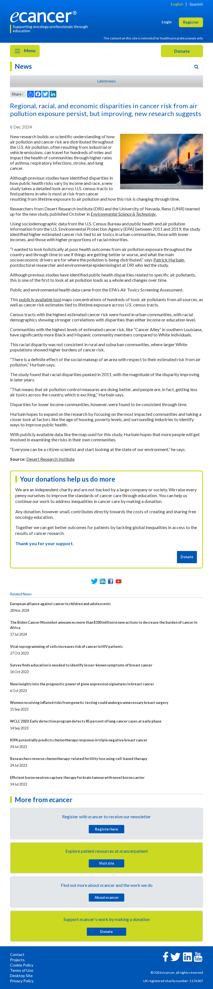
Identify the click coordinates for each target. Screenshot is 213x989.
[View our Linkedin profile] (102, 581)
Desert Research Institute (50, 459)
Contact (17, 954)
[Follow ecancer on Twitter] (175, 956)
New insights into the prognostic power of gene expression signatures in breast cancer (82, 684)
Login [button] (167, 21)
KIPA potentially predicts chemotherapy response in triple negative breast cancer (78, 740)
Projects (17, 959)
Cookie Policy (21, 965)
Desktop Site (21, 975)
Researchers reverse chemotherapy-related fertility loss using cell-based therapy (78, 758)
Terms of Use (21, 970)
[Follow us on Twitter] (94, 581)
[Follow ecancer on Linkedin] (187, 956)
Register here (106, 829)
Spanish (196, 4)
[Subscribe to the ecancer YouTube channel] (198, 956)
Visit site (106, 863)
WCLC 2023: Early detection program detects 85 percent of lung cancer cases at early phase (85, 721)
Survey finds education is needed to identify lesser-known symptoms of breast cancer (81, 665)
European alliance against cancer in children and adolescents (60, 604)
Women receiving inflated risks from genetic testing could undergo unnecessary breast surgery (89, 702)
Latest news (106, 81)
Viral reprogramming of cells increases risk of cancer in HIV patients (66, 646)
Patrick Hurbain (168, 259)
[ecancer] (45, 16)
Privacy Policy (22, 980)
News (23, 66)
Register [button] (191, 22)
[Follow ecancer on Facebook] (165, 956)
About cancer (107, 897)
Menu (29, 50)
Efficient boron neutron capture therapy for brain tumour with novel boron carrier (77, 777)
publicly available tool (40, 299)
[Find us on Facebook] (110, 581)
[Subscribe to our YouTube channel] (118, 581)
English (177, 4)
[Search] (196, 67)
